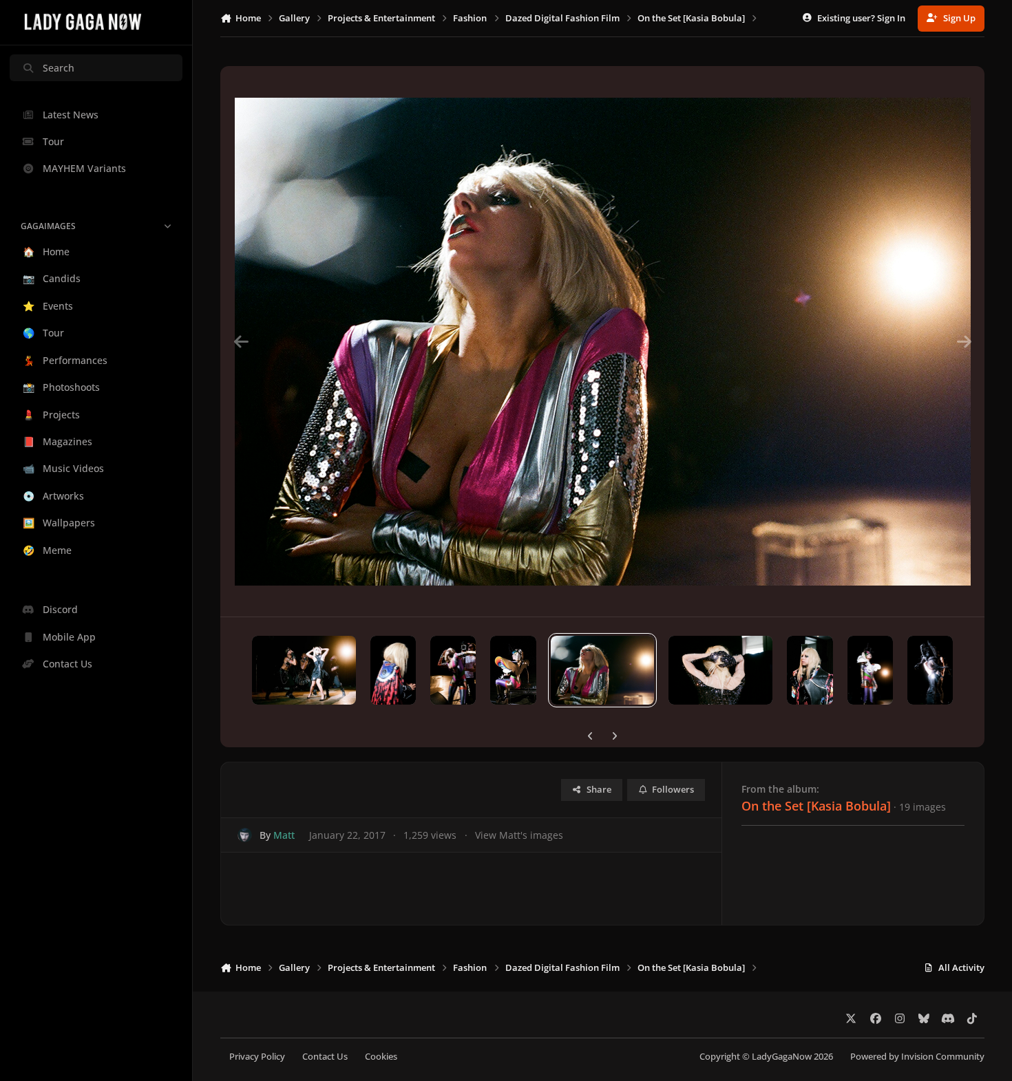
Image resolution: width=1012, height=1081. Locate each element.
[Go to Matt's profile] (245, 835)
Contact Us (325, 1056)
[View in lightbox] (603, 341)
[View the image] (304, 670)
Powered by (917, 1056)
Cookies (381, 1056)
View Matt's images (519, 835)
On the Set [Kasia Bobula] (816, 806)
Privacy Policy (257, 1056)
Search (58, 67)
